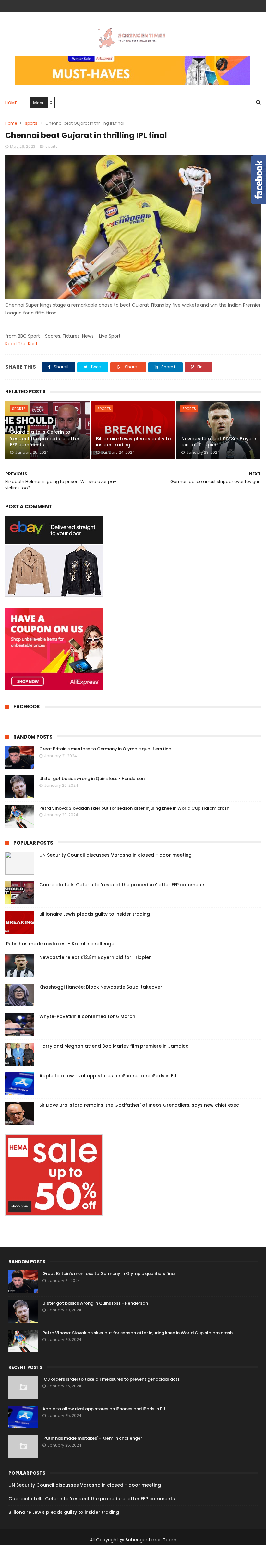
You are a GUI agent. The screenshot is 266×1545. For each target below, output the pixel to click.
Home (11, 103)
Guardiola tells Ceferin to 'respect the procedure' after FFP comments (44, 438)
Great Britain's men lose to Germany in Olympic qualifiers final (106, 749)
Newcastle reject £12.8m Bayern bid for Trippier (218, 441)
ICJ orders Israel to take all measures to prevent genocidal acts (111, 1379)
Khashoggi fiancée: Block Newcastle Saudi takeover (100, 987)
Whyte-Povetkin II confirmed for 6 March (87, 1016)
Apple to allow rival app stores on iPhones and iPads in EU (107, 1075)
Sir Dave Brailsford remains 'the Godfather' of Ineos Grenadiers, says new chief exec (139, 1105)
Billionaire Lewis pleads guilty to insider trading (133, 441)
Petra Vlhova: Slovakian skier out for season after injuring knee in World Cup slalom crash (134, 808)
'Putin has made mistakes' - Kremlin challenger (60, 943)
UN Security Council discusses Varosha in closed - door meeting (115, 855)
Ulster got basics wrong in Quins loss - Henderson (92, 778)
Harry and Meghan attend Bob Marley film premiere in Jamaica (114, 1046)
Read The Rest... (23, 343)
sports (31, 123)
